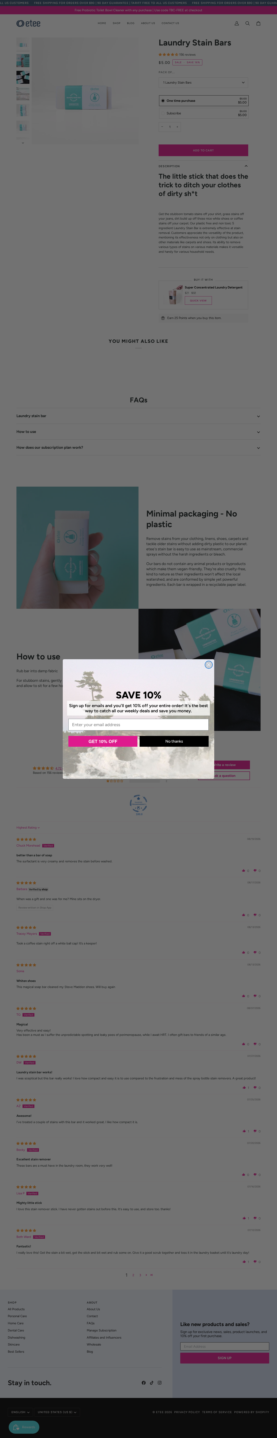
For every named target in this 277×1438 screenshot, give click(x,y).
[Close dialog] (209, 665)
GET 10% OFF (103, 741)
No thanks (174, 741)
